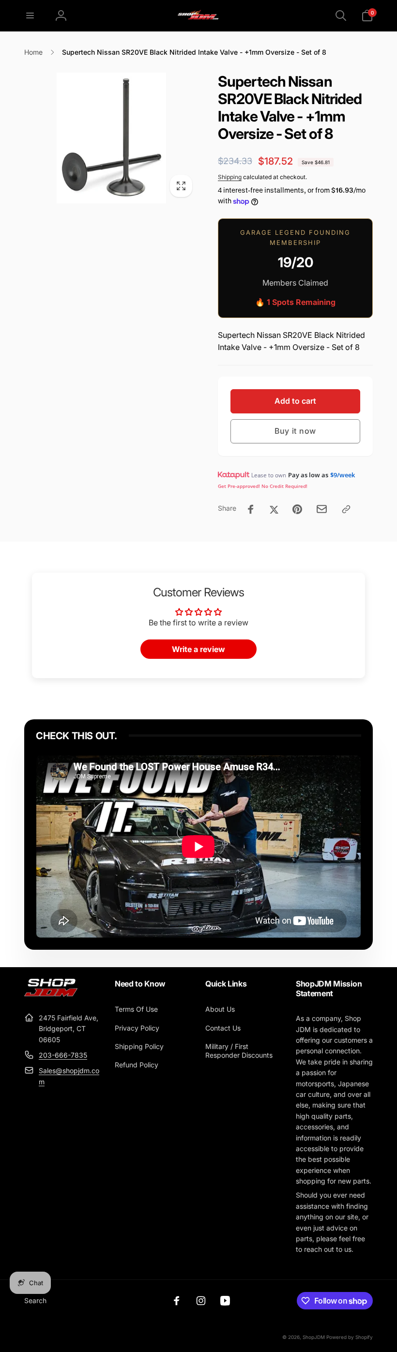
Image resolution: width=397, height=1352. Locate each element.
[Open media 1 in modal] (111, 138)
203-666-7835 (63, 1055)
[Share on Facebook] (251, 509)
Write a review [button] (198, 649)
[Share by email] (322, 509)
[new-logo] (50, 994)
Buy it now (295, 431)
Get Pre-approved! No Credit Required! (262, 486)
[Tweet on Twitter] (274, 509)
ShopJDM (314, 1337)
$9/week (342, 475)
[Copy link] (346, 509)
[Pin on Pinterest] (297, 509)
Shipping (230, 177)
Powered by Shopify (349, 1337)
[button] (30, 15)
